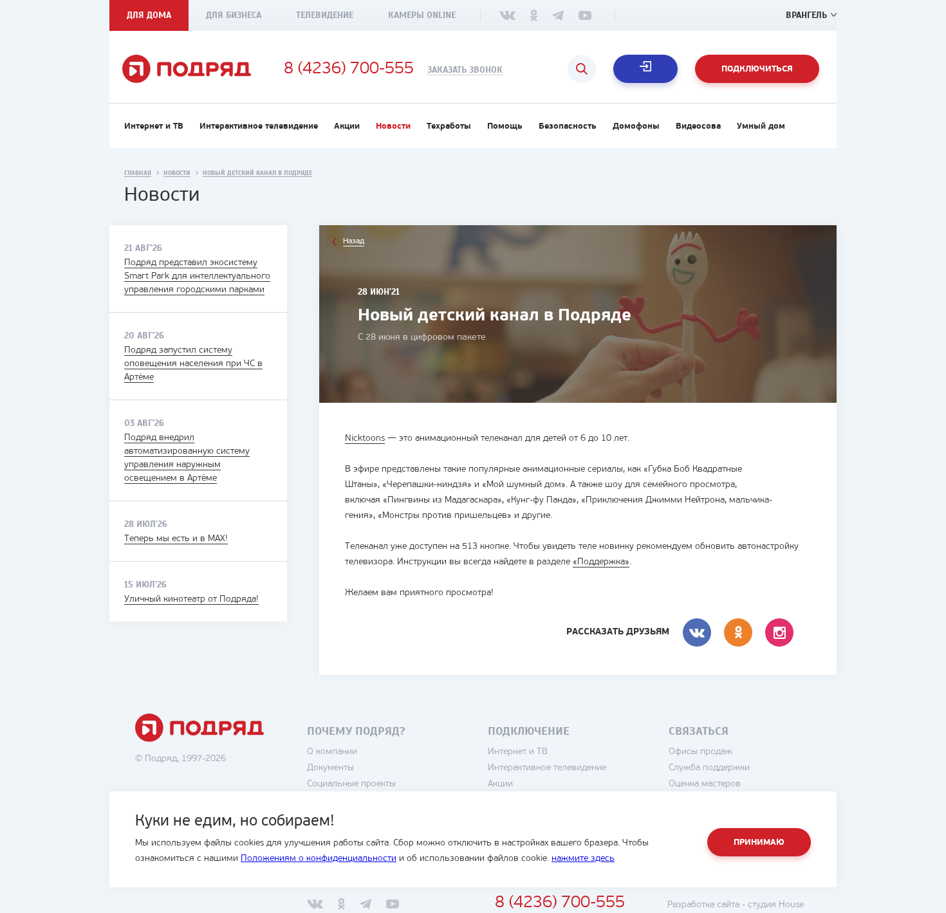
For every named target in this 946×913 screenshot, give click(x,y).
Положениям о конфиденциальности (318, 858)
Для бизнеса (233, 15)
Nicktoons (365, 438)
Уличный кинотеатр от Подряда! (191, 599)
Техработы (449, 126)
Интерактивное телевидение (258, 126)
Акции (347, 126)
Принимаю (759, 842)
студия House (776, 905)
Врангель (806, 15)
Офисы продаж (700, 752)
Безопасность (568, 126)
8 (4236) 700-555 (349, 69)
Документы (330, 768)
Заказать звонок (465, 70)
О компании (332, 752)
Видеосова (698, 126)
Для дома (149, 15)
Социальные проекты (351, 784)
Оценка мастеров (705, 784)
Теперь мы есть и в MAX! (176, 539)
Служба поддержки (709, 768)
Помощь (505, 126)
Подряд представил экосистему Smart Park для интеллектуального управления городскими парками (197, 276)
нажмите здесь (583, 858)
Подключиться (757, 69)
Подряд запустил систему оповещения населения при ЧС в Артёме (193, 364)
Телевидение (324, 15)
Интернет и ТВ (153, 126)
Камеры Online (422, 15)
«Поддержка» (601, 562)
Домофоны (636, 126)
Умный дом (761, 126)
